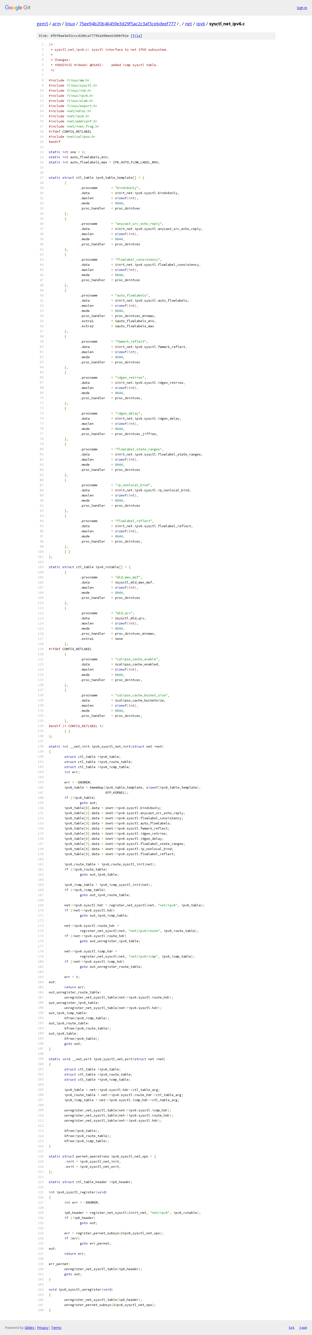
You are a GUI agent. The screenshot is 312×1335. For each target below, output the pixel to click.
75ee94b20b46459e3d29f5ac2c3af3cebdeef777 (127, 24)
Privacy (42, 1327)
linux (70, 24)
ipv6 (200, 24)
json (303, 1327)
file (136, 36)
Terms (56, 1327)
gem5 (42, 24)
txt (291, 1327)
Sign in (302, 7)
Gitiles (29, 1327)
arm (56, 24)
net (188, 24)
